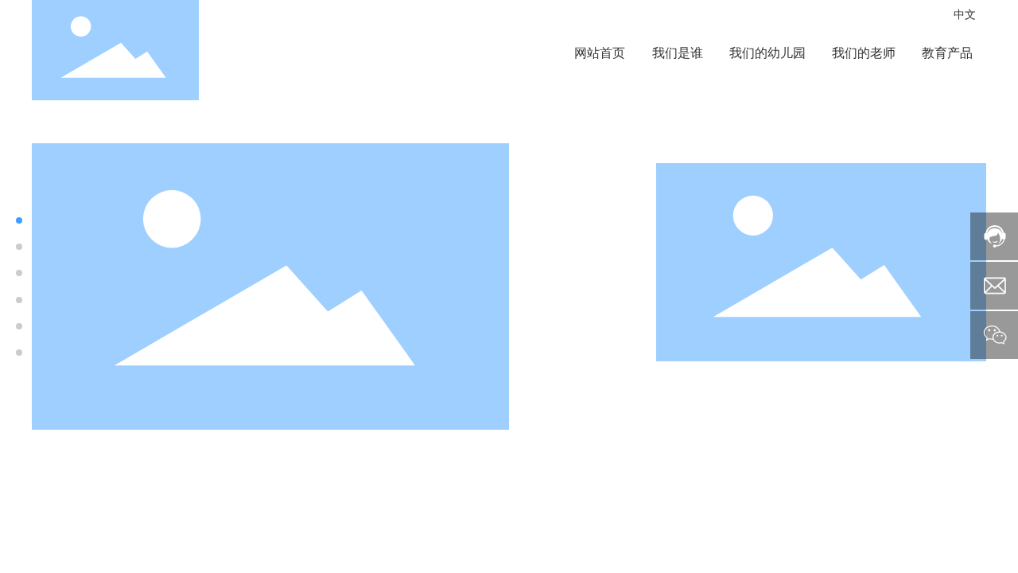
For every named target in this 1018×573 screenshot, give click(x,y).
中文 (965, 14)
